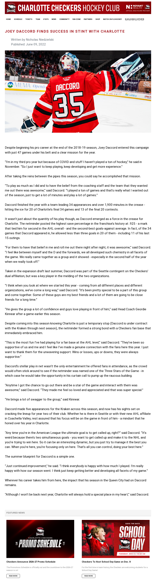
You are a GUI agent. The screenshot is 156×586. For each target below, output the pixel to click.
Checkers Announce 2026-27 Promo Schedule (30, 562)
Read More (13, 576)
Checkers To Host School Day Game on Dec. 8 (106, 562)
